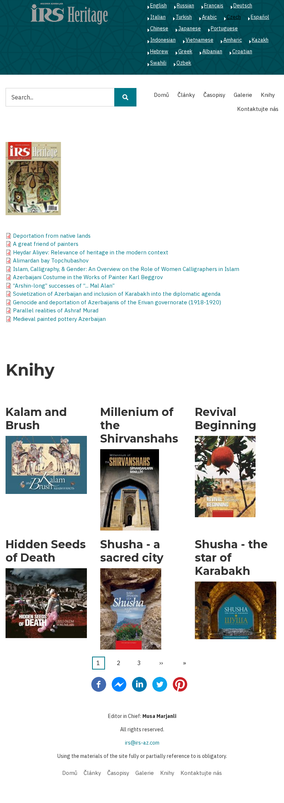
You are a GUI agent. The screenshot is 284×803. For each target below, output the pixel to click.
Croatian (242, 51)
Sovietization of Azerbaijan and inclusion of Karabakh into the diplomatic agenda (116, 293)
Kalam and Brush (36, 419)
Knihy (268, 94)
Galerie (243, 94)
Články (186, 94)
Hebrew (159, 51)
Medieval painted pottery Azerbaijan (59, 318)
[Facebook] (98, 683)
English (158, 5)
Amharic (232, 40)
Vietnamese (199, 40)
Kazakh (260, 40)
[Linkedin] (139, 683)
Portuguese (224, 28)
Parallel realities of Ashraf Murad (55, 310)
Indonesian (163, 40)
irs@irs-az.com (142, 742)
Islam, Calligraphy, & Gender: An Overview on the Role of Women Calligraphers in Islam (126, 268)
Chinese (159, 28)
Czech (234, 17)
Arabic (209, 17)
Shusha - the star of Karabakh (231, 558)
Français (213, 5)
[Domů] (69, 13)
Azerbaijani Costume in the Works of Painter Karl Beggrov (88, 277)
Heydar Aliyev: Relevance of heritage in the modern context (90, 252)
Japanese (189, 28)
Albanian (212, 51)
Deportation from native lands (52, 235)
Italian (158, 17)
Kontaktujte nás (257, 108)
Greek (185, 51)
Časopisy (214, 94)
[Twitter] (159, 683)
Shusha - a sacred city (131, 551)
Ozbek (183, 63)
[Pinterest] (180, 683)
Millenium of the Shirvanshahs (139, 425)
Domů (161, 94)
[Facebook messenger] (119, 683)
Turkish (184, 17)
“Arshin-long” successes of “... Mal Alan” (64, 285)
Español (260, 17)
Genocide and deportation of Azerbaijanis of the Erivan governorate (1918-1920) (117, 302)
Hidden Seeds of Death (46, 551)
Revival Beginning (225, 419)
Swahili (158, 63)
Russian (185, 5)
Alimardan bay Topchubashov (50, 260)
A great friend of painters (45, 243)
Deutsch (242, 5)
